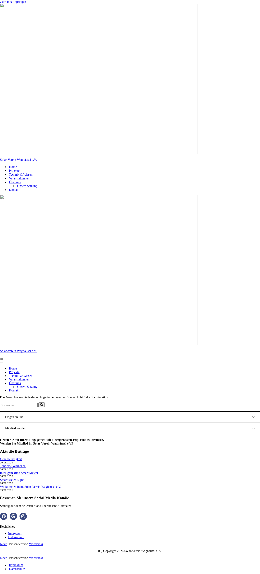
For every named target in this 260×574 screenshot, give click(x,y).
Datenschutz (16, 537)
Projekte (14, 170)
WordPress (36, 544)
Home (13, 167)
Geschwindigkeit (11, 459)
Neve (3, 544)
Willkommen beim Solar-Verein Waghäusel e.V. (30, 486)
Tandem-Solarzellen (13, 466)
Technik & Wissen (20, 174)
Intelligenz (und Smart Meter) (19, 473)
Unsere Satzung (27, 186)
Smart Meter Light (12, 480)
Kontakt (14, 189)
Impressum (15, 533)
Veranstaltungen (19, 178)
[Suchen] (41, 404)
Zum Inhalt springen (13, 1)
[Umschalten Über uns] (71, 383)
